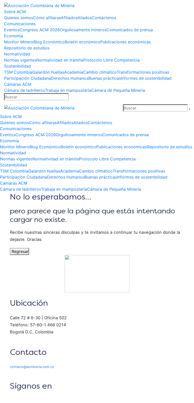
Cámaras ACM (17, 84)
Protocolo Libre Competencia (111, 60)
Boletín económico (82, 41)
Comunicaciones (20, 23)
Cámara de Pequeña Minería (118, 90)
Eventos (11, 29)
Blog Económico (49, 41)
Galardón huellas (48, 72)
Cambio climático (100, 72)
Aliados (85, 17)
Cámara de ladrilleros (24, 90)
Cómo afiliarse (47, 17)
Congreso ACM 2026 (39, 29)
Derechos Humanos (69, 78)
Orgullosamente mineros (83, 29)
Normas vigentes (20, 60)
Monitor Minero (18, 41)
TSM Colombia (18, 72)
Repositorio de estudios (27, 47)
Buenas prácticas (104, 78)
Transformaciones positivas (143, 72)
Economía (13, 35)
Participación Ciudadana (27, 78)
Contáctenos (104, 17)
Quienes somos (18, 17)
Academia (73, 72)
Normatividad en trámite (59, 60)
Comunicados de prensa (129, 29)
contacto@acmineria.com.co (32, 367)
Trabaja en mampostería (68, 90)
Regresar (19, 251)
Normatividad (17, 53)
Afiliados (69, 17)
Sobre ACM (15, 11)
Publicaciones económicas (125, 41)
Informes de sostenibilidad (146, 78)
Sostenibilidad (17, 66)
